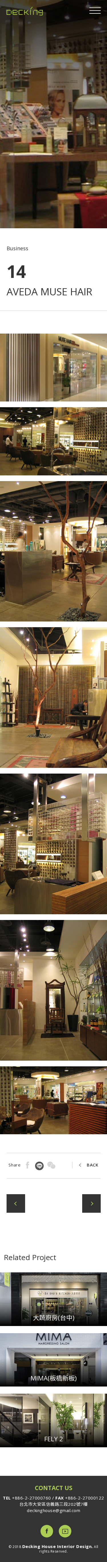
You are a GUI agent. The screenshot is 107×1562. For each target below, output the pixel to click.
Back (92, 1165)
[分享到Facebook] (28, 1165)
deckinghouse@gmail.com (53, 1510)
